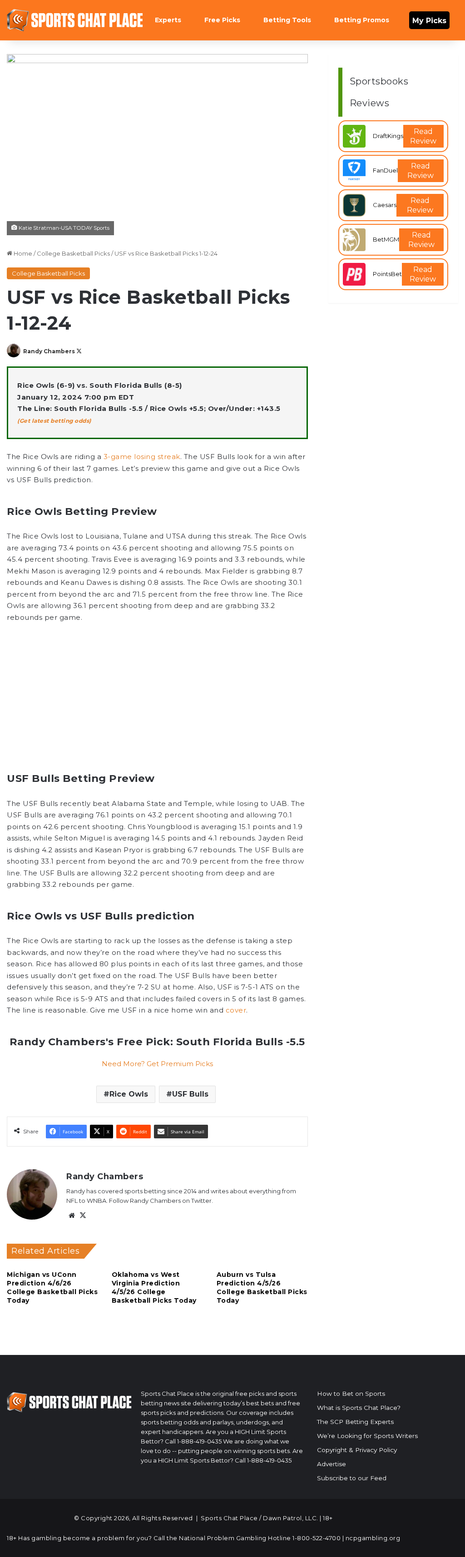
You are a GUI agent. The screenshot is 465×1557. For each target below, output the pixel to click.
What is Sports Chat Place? (359, 1407)
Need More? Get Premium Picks (157, 1063)
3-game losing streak (142, 456)
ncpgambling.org (373, 1538)
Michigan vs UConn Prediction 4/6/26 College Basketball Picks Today (52, 1287)
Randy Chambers (49, 351)
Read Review (423, 136)
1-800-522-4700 (316, 1538)
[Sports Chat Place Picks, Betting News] (75, 20)
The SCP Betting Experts (355, 1421)
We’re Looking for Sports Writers (367, 1435)
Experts (168, 20)
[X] (82, 1215)
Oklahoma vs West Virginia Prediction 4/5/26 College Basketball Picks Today (154, 1287)
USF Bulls (190, 1094)
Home (22, 253)
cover (236, 1010)
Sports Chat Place (229, 1518)
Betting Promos (361, 20)
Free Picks (222, 20)
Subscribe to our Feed (351, 1478)
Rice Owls (128, 1094)
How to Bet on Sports (351, 1393)
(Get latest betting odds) (54, 420)
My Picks (429, 20)
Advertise (331, 1464)
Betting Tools (287, 20)
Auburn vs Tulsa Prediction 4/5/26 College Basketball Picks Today (262, 1287)
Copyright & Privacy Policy (357, 1449)
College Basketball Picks (73, 253)
